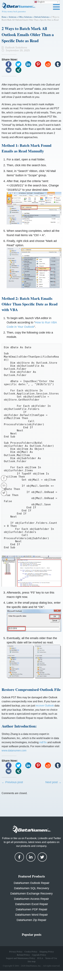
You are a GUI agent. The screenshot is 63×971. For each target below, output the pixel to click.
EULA (40, 958)
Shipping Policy (46, 951)
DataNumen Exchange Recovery (31, 893)
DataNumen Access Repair (31, 898)
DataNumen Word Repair (31, 914)
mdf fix (43, 742)
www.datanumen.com (14, 750)
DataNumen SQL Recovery (31, 888)
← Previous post (12, 782)
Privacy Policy (15, 951)
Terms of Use (51, 958)
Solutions (12, 16)
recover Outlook (45, 705)
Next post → (53, 782)
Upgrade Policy (39, 955)
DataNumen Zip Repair (31, 920)
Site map (32, 961)
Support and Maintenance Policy (20, 958)
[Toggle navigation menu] (56, 7)
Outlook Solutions (41, 16)
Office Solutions (25, 16)
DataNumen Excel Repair (31, 904)
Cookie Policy (31, 951)
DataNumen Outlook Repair (31, 883)
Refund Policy (23, 955)
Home (4, 16)
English (41, 2)
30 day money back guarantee (14, 11)
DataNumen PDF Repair (31, 909)
